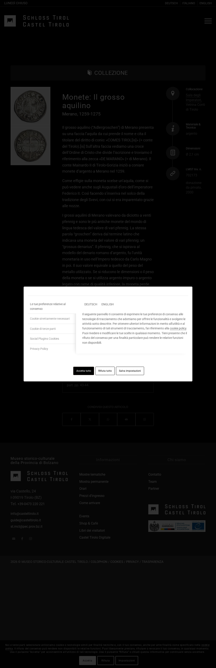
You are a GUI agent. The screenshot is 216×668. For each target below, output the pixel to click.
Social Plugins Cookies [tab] (44, 338)
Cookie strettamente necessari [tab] (50, 318)
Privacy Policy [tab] (39, 348)
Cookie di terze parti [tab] (43, 328)
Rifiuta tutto (105, 370)
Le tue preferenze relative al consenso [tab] (48, 306)
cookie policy (178, 328)
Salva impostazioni (130, 370)
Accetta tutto (83, 370)
